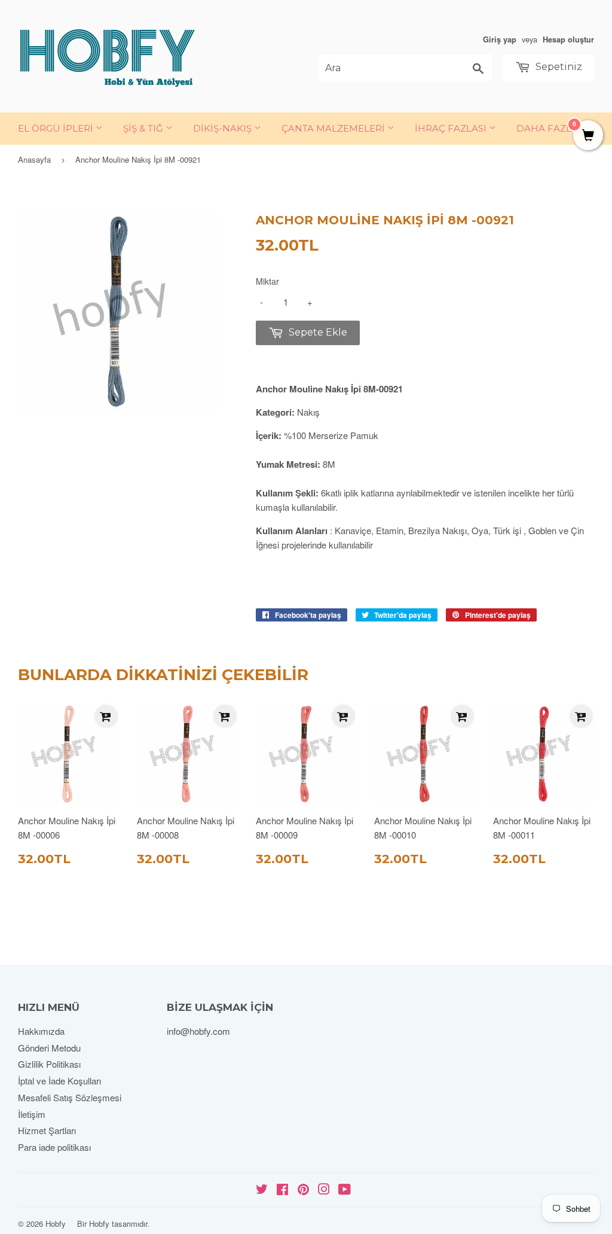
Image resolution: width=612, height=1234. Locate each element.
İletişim (31, 1114)
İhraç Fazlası (452, 128)
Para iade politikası (54, 1147)
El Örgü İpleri (57, 128)
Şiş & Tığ (144, 128)
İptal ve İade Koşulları (59, 1080)
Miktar (267, 281)
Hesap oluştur (568, 39)
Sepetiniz (557, 66)
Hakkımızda (41, 1031)
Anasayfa (34, 159)
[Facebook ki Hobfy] (282, 1190)
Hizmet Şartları (47, 1130)
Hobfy (55, 1223)
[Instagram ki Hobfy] (324, 1190)
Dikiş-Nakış (223, 128)
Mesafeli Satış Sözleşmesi (69, 1097)
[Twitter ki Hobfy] (262, 1190)
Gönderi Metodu (49, 1047)
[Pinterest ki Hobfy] (303, 1190)
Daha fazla (547, 128)
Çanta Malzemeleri (334, 128)
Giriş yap (499, 39)
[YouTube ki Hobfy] (344, 1190)
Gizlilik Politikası (49, 1064)
